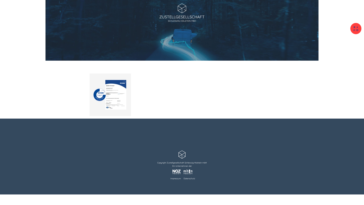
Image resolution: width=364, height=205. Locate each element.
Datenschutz (189, 178)
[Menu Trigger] (355, 5)
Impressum (175, 178)
